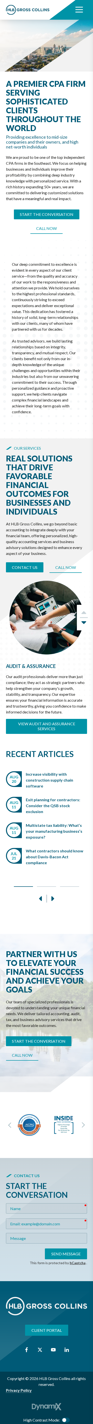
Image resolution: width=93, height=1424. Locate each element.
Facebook (26, 1350)
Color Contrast (66, 1420)
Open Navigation (79, 10)
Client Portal (46, 1330)
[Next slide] (83, 1125)
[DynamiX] (47, 1406)
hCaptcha (78, 1263)
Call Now (46, 228)
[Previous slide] (10, 1125)
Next (84, 624)
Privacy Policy (19, 1390)
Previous (41, 899)
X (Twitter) (40, 1350)
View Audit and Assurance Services (46, 726)
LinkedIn (67, 1350)
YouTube (53, 1350)
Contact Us (24, 567)
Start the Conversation (46, 214)
